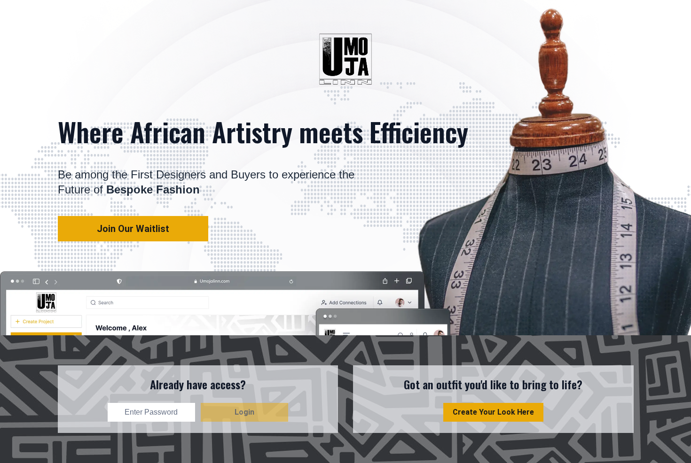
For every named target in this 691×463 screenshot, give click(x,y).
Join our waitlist (133, 228)
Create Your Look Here (493, 412)
